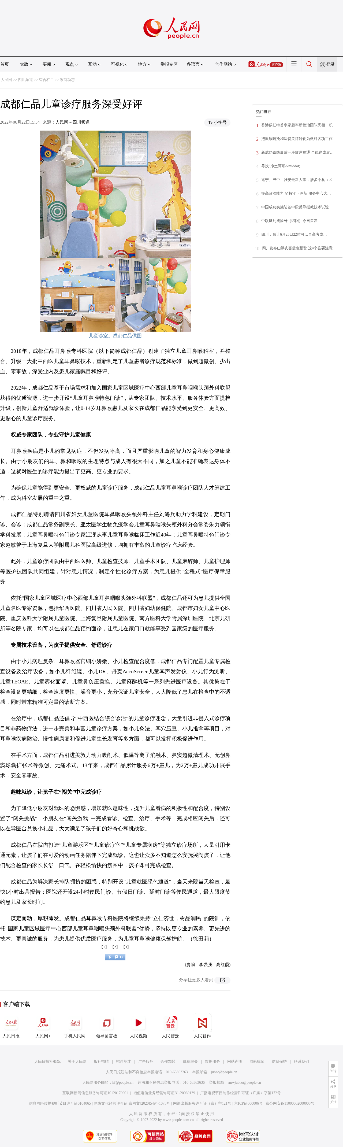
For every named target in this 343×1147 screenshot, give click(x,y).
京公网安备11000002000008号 (290, 1103)
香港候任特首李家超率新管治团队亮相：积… (298, 125)
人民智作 (202, 1036)
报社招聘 (101, 1062)
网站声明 (234, 1062)
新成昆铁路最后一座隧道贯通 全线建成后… (297, 152)
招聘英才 (123, 1062)
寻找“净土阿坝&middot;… (282, 166)
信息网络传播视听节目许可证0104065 (60, 1103)
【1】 (104, 947)
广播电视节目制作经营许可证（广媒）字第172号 (240, 1093)
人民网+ (43, 1036)
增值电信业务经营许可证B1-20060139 (164, 1093)
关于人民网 (77, 1062)
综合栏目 (46, 80)
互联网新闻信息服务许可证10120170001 (95, 1093)
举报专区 (169, 64)
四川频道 (25, 80)
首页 (4, 64)
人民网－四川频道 (72, 122)
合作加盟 (168, 1062)
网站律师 (256, 1062)
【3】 (126, 947)
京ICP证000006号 (248, 1103)
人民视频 (138, 1036)
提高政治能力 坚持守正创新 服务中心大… (296, 193)
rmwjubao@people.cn (244, 1083)
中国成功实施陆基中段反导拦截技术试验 (295, 207)
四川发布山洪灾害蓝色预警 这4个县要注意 (297, 248)
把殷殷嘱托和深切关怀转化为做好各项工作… (298, 139)
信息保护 (279, 1062)
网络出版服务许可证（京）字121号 (202, 1103)
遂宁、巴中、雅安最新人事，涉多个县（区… (298, 180)
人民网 (6, 80)
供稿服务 (190, 1062)
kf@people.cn (122, 1083)
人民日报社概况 (47, 1062)
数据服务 (212, 1062)
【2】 (115, 947)
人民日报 (11, 1036)
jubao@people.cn (224, 1072)
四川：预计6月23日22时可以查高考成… (294, 234)
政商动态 (67, 80)
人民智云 (170, 1036)
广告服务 (145, 1062)
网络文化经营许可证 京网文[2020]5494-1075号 (132, 1103)
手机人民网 (74, 1036)
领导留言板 (106, 1036)
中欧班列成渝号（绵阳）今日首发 (289, 221)
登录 (330, 64)
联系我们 (301, 1062)
